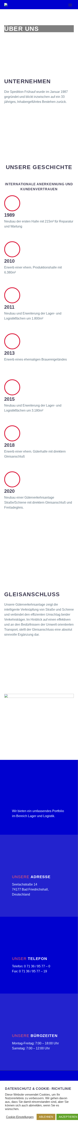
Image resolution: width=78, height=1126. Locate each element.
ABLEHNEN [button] (46, 1116)
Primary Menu (70, 5)
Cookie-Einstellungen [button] (20, 1117)
